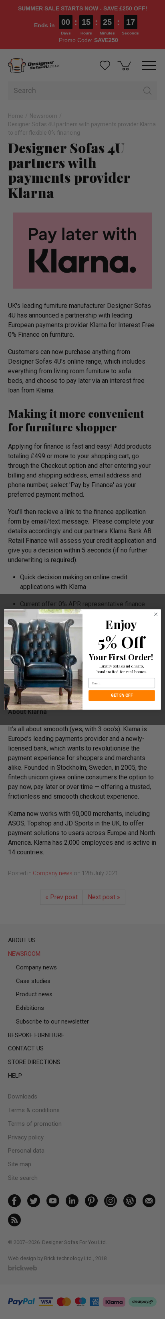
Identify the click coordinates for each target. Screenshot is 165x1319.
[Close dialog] (155, 614)
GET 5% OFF (122, 695)
